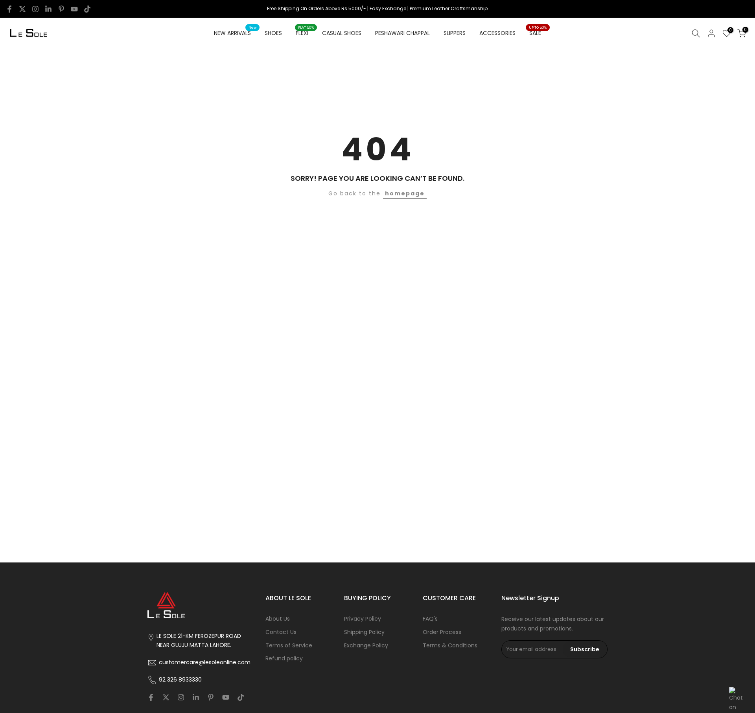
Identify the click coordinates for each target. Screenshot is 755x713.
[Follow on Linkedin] (48, 9)
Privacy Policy (362, 619)
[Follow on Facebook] (9, 9)
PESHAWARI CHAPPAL (402, 33)
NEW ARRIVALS (235, 32)
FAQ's (430, 619)
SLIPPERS (455, 33)
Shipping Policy (364, 632)
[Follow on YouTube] (74, 9)
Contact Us (280, 632)
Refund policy (284, 658)
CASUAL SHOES (341, 33)
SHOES (273, 33)
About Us (277, 619)
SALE (538, 32)
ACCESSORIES (497, 33)
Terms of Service (288, 645)
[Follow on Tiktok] (87, 9)
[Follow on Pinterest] (61, 9)
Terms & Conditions (450, 645)
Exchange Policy (366, 645)
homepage (405, 193)
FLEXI (305, 32)
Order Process (442, 632)
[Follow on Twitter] (22, 9)
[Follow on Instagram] (35, 9)
